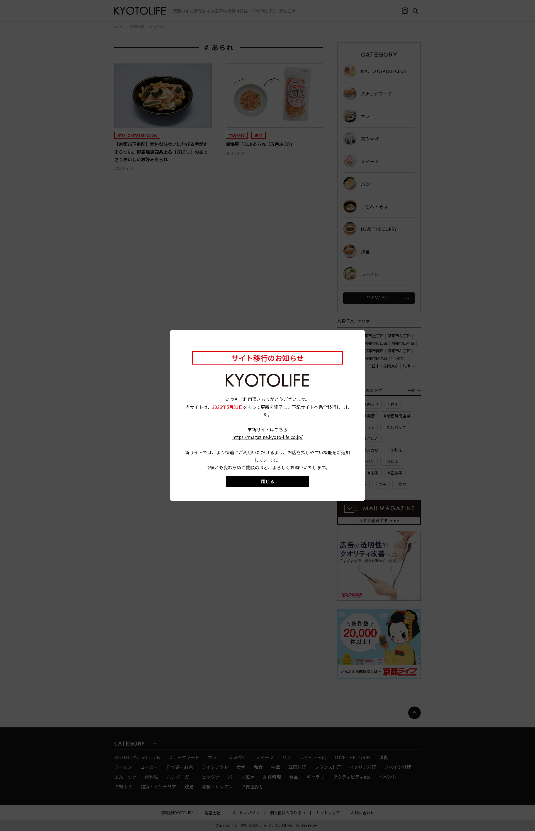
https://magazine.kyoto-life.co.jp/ (267, 437)
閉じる (267, 481)
